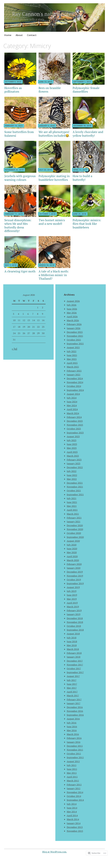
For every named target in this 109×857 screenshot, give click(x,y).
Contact (31, 35)
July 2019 (71, 591)
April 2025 (72, 362)
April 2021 (72, 509)
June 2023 (72, 444)
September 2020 (75, 537)
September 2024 (75, 390)
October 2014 (74, 796)
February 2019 (74, 610)
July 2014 (71, 804)
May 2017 (72, 687)
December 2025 (75, 332)
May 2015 (72, 772)
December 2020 (75, 525)
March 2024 (73, 413)
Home (7, 35)
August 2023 (73, 436)
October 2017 (74, 668)
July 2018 (71, 637)
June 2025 (72, 355)
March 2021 (73, 513)
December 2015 (75, 745)
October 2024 (74, 386)
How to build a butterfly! (82, 178)
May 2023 (72, 448)
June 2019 (72, 595)
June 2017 (72, 684)
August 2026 (73, 301)
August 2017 (73, 676)
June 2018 (72, 641)
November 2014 (75, 792)
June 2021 (72, 502)
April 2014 (72, 815)
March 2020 (73, 560)
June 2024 (72, 401)
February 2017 (74, 699)
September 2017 (75, 672)
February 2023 (74, 459)
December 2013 (75, 827)
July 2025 (71, 351)
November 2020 (75, 529)
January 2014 (73, 823)
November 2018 (75, 622)
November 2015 (75, 749)
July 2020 (71, 544)
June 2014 (72, 807)
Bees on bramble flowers (50, 89)
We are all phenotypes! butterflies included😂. (54, 133)
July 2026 (71, 304)
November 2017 (75, 664)
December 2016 (75, 707)
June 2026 (72, 308)
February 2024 (74, 417)
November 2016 (75, 711)
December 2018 (75, 618)
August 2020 (73, 540)
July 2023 (71, 440)
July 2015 (71, 765)
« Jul (14, 349)
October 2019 (74, 579)
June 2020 (72, 548)
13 (28, 320)
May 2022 (72, 479)
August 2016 (73, 718)
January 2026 (73, 328)
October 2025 (74, 339)
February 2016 (74, 738)
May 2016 (72, 730)
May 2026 (72, 312)
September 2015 (75, 757)
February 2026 (74, 324)
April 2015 (72, 776)
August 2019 (73, 587)
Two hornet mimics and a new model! (52, 222)
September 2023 (75, 432)
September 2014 (75, 800)
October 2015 (74, 753)
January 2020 (73, 567)
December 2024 (75, 378)
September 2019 (75, 583)
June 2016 (72, 726)
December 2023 (75, 421)
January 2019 (73, 614)
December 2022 (75, 467)
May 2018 (72, 645)
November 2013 (75, 831)
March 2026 (73, 320)
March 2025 (73, 366)
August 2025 (73, 347)
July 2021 (71, 498)
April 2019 (72, 602)
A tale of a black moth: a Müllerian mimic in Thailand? (54, 274)
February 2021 (74, 517)
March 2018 (73, 649)
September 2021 (75, 494)
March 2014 (73, 819)
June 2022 (72, 475)
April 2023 (72, 452)
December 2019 (75, 571)
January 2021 (73, 521)
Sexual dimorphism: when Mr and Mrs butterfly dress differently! (17, 225)
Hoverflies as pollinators (13, 89)
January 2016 (73, 742)
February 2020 (74, 564)
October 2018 (74, 626)
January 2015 (73, 788)
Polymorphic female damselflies (86, 89)
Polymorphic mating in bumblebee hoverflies (54, 178)
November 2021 (75, 486)
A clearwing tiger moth (19, 271)
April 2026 (72, 316)
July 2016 (71, 722)
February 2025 (74, 370)
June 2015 (72, 769)
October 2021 (74, 490)
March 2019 (73, 606)
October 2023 (74, 428)
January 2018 (73, 656)
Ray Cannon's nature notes (43, 14)
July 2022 (71, 471)
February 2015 (74, 784)
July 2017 (71, 680)
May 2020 (72, 552)
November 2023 (75, 424)
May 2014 (72, 811)
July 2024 (71, 397)
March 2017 (73, 695)
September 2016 (75, 714)
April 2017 (72, 691)
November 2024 (75, 382)
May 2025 (72, 359)
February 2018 (74, 653)
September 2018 (75, 629)
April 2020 (72, 556)
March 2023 (73, 455)
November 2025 (75, 335)
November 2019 (75, 575)
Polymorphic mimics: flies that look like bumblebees (87, 223)
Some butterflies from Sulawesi (19, 133)
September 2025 (75, 343)
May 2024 (72, 405)
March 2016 (73, 734)
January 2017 (73, 703)
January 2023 (73, 463)
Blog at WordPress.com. (54, 851)
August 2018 (73, 633)
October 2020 (74, 533)
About (19, 35)
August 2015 (73, 761)
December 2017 (75, 660)
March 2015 (73, 780)
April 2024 (72, 409)
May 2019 (72, 598)
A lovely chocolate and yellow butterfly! (88, 133)
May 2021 (72, 506)
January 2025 (73, 374)
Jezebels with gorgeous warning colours (20, 178)
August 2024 (73, 393)
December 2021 (75, 482)
